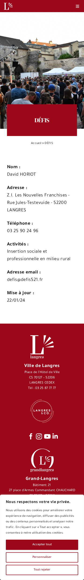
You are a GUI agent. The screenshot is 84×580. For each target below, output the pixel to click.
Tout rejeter (42, 570)
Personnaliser (42, 557)
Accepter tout (42, 544)
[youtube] (47, 436)
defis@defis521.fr (25, 280)
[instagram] (39, 436)
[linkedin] (55, 436)
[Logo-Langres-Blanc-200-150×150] (8, 2)
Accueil (36, 143)
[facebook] (31, 436)
